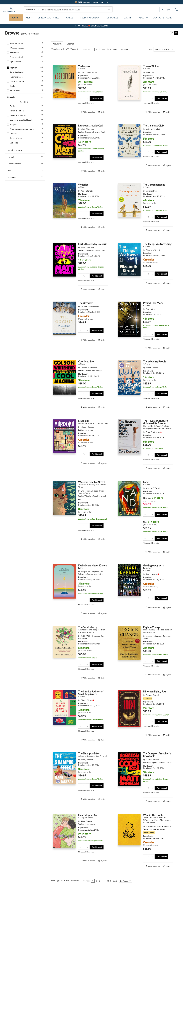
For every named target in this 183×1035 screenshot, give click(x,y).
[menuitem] (16, 17)
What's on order (17, 48)
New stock (14, 52)
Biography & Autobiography (22, 129)
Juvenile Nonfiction (18, 115)
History (13, 133)
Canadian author (17, 81)
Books (12, 86)
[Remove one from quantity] (80, 98)
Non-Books (15, 90)
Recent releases (16, 72)
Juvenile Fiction (17, 110)
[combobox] (32, 9)
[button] (25, 64)
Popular (13, 67)
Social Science (16, 138)
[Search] (109, 9)
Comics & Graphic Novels (21, 120)
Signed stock (15, 61)
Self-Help (14, 142)
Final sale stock (16, 57)
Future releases (16, 77)
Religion (13, 124)
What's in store (16, 43)
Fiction (13, 106)
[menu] (91, 17)
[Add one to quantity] (87, 98)
